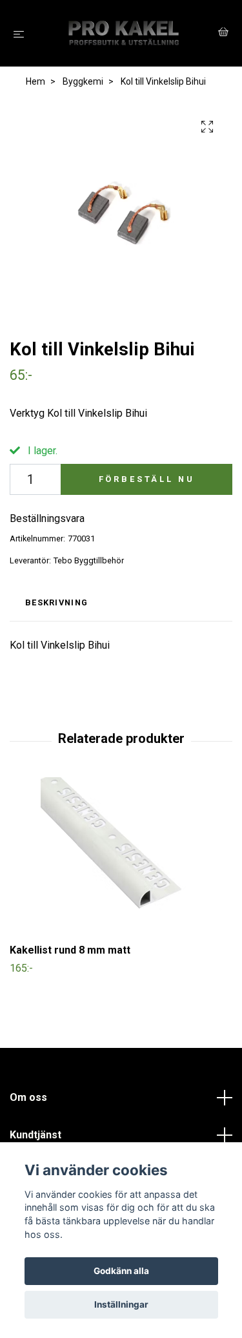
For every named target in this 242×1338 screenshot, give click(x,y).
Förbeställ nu (147, 479)
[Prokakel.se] (123, 33)
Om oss (28, 1097)
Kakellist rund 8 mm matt (70, 950)
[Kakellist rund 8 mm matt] (121, 858)
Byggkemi (83, 81)
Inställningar (121, 1304)
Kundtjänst (35, 1135)
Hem (35, 81)
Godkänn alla (121, 1271)
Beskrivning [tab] (56, 602)
